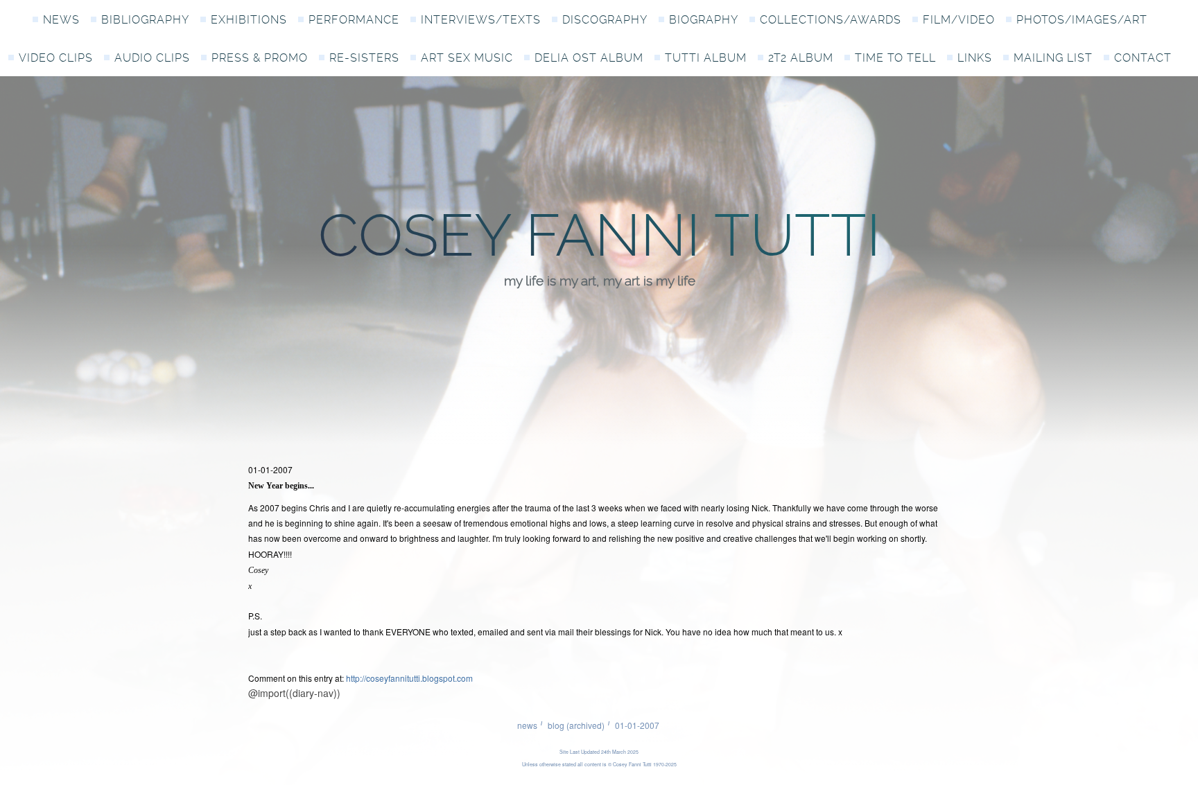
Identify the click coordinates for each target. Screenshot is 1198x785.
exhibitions (249, 19)
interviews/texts (481, 19)
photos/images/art (1081, 19)
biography (703, 19)
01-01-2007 (637, 725)
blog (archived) (576, 725)
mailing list (1053, 57)
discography (605, 19)
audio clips (152, 57)
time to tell (895, 57)
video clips (56, 57)
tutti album (706, 57)
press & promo (259, 57)
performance (354, 19)
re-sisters (364, 57)
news (61, 19)
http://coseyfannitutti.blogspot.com (409, 678)
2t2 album (800, 57)
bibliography (145, 19)
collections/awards (830, 19)
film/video (959, 19)
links (974, 57)
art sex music (467, 57)
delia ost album (589, 57)
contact (1143, 57)
